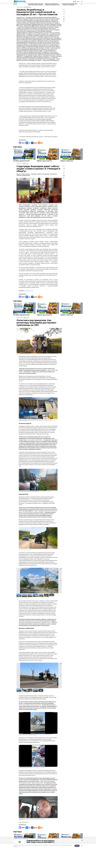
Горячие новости (19, 7)
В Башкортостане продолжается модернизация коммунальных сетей (52, 4)
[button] (60, 580)
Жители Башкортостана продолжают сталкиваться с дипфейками (70, 4)
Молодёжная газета (28, 290)
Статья (15, 4)
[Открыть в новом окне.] (22, 143)
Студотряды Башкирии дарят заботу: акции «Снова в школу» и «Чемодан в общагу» (35, 4)
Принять (77, 845)
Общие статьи (19, 163)
